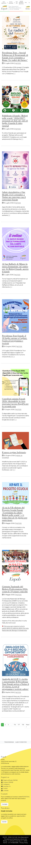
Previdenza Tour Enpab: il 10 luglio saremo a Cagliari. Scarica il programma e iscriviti (14, 340)
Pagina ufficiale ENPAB (10, 780)
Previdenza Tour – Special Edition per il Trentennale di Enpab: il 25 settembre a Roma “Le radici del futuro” (15, 56)
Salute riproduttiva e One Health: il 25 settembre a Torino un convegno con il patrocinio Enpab (14, 196)
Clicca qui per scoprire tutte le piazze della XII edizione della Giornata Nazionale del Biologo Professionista (15, 628)
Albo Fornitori (21, 742)
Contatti (4, 804)
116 (15, 724)
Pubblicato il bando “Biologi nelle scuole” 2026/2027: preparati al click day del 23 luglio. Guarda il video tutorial (15, 121)
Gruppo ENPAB (8, 782)
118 (23, 724)
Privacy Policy (23, 842)
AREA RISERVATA (3, 2)
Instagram (6, 784)
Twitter (5, 788)
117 (19, 724)
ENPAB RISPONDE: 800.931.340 (21, 2)
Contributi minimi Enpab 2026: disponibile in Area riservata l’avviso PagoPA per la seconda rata (15, 403)
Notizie (18, 63)
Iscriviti (4, 822)
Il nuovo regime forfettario (14, 453)
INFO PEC (17, 2)
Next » (27, 726)
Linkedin (6, 790)
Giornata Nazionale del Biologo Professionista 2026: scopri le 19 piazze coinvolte (15, 589)
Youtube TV (7, 786)
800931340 (25, 797)
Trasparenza (9, 742)
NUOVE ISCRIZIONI (11, 2)
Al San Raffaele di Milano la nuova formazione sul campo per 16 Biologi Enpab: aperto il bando (15, 268)
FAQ (26, 2)
